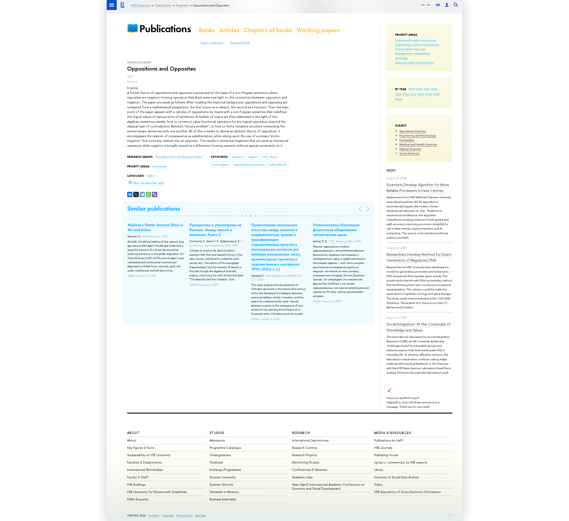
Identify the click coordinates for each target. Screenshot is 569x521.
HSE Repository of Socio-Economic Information (407, 492)
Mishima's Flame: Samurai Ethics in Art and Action (155, 227)
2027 (412, 89)
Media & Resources (392, 433)
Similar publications (153, 208)
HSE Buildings (136, 484)
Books (207, 30)
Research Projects (304, 455)
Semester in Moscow (224, 492)
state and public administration (414, 63)
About (133, 433)
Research (301, 433)
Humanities (406, 140)
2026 (419, 89)
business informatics (408, 40)
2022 (406, 94)
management (404, 53)
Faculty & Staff (137, 477)
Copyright (167, 515)
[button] (237, 216)
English (151, 176)
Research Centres (304, 448)
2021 (413, 94)
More (398, 99)
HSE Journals (383, 448)
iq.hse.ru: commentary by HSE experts (400, 462)
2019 (429, 94)
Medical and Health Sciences (418, 144)
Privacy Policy (184, 515)
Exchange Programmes (225, 470)
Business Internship (223, 499)
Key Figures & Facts (140, 448)
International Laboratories (310, 440)
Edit (450, 514)
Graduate (216, 462)
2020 (421, 94)
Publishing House (386, 455)
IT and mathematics (407, 49)
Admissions (217, 440)
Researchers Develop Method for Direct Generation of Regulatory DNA (419, 257)
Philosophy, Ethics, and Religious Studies (178, 157)
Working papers (318, 30)
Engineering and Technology (417, 135)
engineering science (408, 45)
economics (429, 40)
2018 (436, 94)
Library (378, 470)
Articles (229, 30)
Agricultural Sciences (412, 131)
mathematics (422, 53)
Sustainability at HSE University (148, 455)
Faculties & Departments (144, 462)
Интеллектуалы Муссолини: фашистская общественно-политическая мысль (336, 229)
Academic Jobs (302, 477)
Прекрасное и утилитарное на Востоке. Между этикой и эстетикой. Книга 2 (215, 229)
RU (423, 4)
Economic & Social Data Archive (396, 477)
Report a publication (212, 43)
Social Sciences (409, 153)
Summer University (223, 477)
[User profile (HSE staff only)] (446, 5)
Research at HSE (240, 43)
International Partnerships (145, 470)
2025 (426, 89)
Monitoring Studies (305, 462)
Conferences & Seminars (309, 470)
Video (378, 484)
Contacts (153, 515)
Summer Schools (221, 484)
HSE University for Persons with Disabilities (157, 492)
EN (428, 4)
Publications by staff (388, 440)
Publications (165, 28)
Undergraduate (220, 455)
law (423, 49)
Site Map (200, 515)
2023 (398, 94)
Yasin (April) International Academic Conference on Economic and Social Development (328, 486)
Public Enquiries (137, 499)
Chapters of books (268, 30)
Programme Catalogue (225, 448)
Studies (217, 433)
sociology (401, 58)
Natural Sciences (410, 149)
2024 (434, 89)
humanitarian (431, 45)
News (391, 170)
